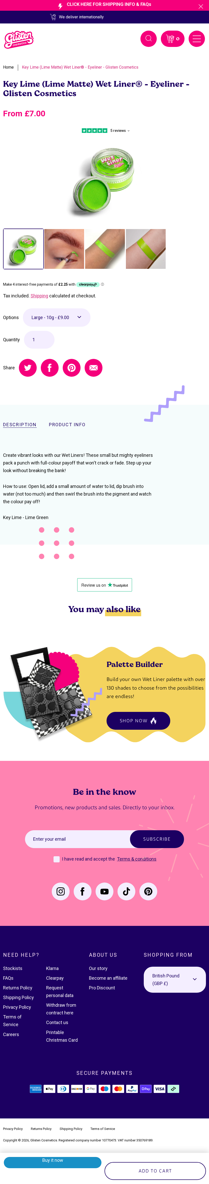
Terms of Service (102, 1129)
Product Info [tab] (67, 424)
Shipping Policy (18, 997)
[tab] (23, 249)
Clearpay (55, 978)
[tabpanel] (104, 178)
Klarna (52, 968)
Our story (98, 968)
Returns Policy (17, 987)
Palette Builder (135, 664)
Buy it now (52, 1160)
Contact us (57, 1022)
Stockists (12, 968)
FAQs (8, 978)
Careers (11, 1034)
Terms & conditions (136, 859)
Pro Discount (102, 987)
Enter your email (49, 839)
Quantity (11, 339)
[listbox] (56, 317)
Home (8, 67)
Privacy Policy (17, 1007)
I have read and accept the (89, 859)
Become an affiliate (108, 978)
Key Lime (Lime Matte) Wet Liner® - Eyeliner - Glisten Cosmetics (80, 67)
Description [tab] (20, 424)
